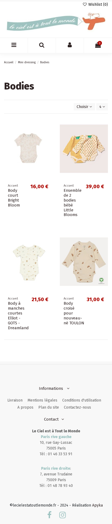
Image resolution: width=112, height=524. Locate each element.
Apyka (97, 505)
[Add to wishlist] (48, 126)
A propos (25, 407)
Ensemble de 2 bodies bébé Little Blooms (73, 202)
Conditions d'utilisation (81, 400)
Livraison (15, 400)
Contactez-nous (77, 407)
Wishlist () (97, 4)
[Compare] (48, 135)
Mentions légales (42, 400)
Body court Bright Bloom (14, 198)
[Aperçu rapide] (48, 145)
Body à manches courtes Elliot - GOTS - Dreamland (18, 315)
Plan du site (48, 407)
